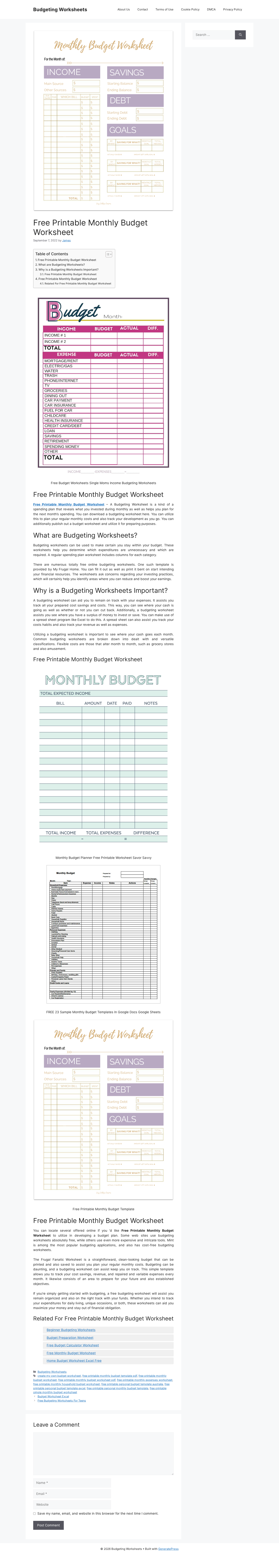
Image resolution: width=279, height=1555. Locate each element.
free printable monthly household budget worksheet (66, 1384)
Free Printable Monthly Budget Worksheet (67, 260)
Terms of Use (164, 9)
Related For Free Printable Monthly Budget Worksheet (78, 283)
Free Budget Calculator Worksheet (73, 1345)
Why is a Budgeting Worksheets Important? (69, 269)
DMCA (211, 9)
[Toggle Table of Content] (107, 254)
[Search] (240, 34)
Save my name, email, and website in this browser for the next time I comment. (97, 1513)
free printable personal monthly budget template (117, 1388)
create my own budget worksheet (59, 1375)
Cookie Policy (190, 9)
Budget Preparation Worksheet (70, 1338)
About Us (123, 9)
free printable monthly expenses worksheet (144, 1379)
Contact (142, 9)
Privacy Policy (232, 9)
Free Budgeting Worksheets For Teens (62, 1400)
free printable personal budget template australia (132, 1384)
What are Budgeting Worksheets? (61, 264)
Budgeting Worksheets (60, 9)
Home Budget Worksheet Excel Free (74, 1361)
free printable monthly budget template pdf (109, 1375)
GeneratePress (168, 1549)
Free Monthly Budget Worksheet (71, 1353)
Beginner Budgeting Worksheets (71, 1330)
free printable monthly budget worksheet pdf (86, 1379)
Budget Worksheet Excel (53, 1396)
